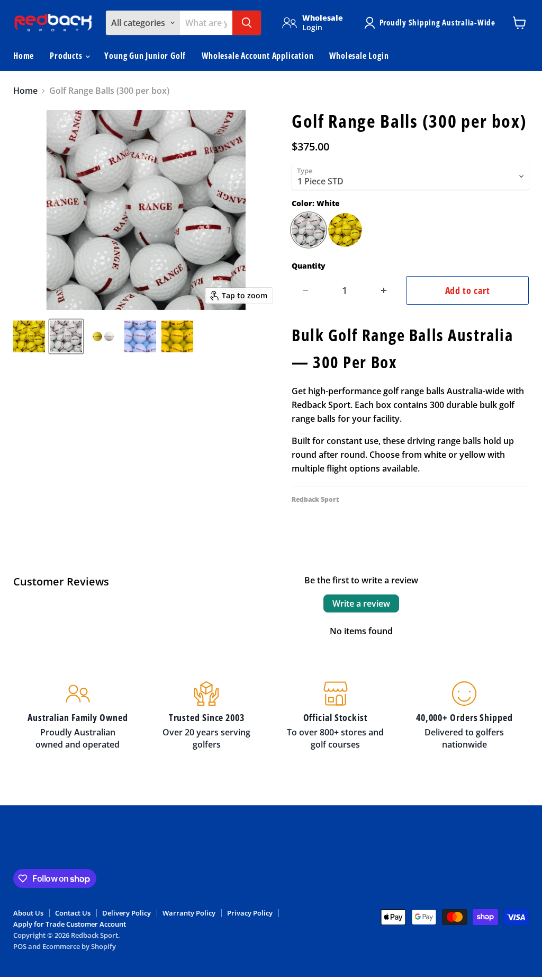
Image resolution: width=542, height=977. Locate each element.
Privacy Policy (250, 913)
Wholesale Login (359, 55)
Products (67, 55)
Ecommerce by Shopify (79, 946)
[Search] (246, 23)
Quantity (309, 266)
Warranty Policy (188, 913)
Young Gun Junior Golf (145, 55)
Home (23, 55)
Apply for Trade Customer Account (69, 924)
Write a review (361, 603)
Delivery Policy (126, 913)
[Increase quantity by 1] (384, 290)
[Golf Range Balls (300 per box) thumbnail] (66, 336)
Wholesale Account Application (257, 55)
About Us (28, 913)
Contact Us (73, 913)
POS (19, 946)
